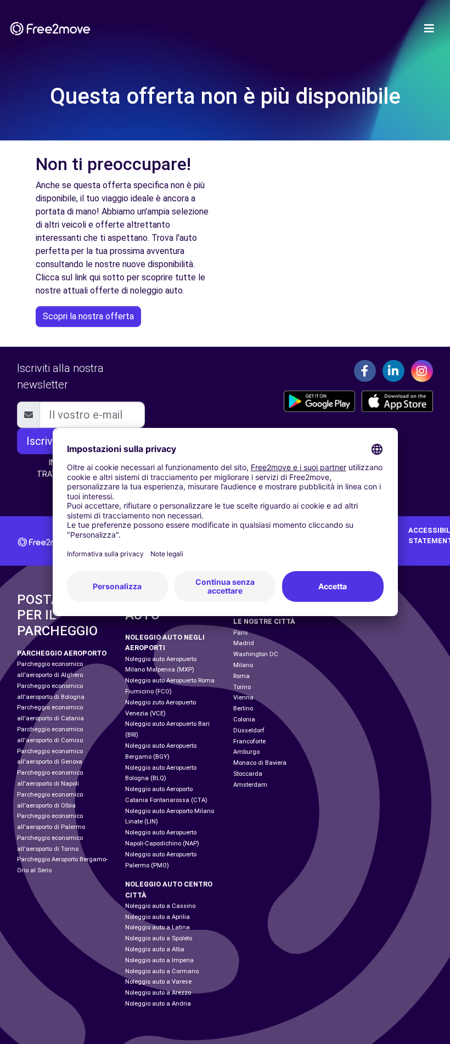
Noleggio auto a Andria (158, 1003)
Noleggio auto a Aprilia (157, 917)
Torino (242, 687)
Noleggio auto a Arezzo (158, 992)
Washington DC (255, 654)
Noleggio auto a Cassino (160, 906)
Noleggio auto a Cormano (162, 971)
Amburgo (246, 751)
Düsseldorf (249, 730)
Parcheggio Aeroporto (61, 653)
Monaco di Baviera (259, 762)
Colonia (244, 719)
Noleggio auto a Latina (157, 927)
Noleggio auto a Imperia (159, 960)
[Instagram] (422, 371)
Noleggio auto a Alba (154, 949)
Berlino (243, 708)
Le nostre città (264, 621)
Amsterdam (250, 784)
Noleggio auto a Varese (158, 981)
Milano (243, 665)
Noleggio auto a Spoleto (158, 938)
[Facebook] (365, 371)
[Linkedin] (393, 371)
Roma (241, 676)
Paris (240, 632)
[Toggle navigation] (429, 28)
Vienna (243, 697)
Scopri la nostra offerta (88, 316)
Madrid (243, 643)
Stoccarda (247, 773)
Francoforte (249, 741)
